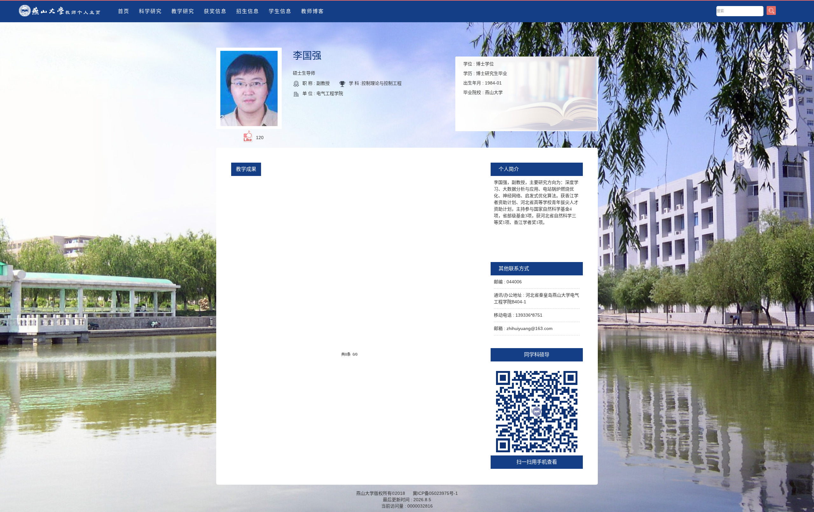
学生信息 (280, 11)
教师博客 (312, 11)
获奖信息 (215, 11)
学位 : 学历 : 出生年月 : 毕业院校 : (485, 78)
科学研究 (150, 11)
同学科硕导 (536, 354)
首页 (123, 11)
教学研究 (182, 11)
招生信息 (247, 11)
